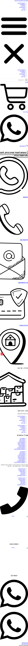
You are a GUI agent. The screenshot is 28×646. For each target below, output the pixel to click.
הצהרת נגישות (22, 470)
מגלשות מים (22, 439)
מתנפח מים (22, 4)
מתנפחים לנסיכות (21, 447)
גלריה (24, 8)
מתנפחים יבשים (14, 544)
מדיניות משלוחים (21, 475)
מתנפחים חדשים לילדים (19, 449)
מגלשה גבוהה (22, 441)
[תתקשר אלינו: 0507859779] (14, 514)
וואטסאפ (25, 197)
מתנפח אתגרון (22, 446)
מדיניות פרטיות (21, 468)
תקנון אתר (22, 474)
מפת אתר (23, 472)
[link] (21, 0)
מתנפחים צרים (21, 445)
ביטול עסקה (22, 471)
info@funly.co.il (23, 282)
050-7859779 (24, 240)
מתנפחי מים (14, 575)
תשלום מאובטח (23, 325)
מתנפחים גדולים (21, 442)
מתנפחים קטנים (21, 443)
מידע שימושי (22, 7)
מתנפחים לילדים (21, 3)
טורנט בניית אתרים (23, 645)
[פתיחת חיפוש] (14, 80)
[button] (14, 40)
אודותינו (23, 5)
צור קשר (23, 9)
